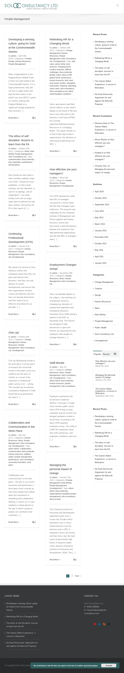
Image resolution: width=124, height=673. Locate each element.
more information (91, 665)
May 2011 (99, 250)
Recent (106, 354)
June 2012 (99, 211)
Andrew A (99, 153)
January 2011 (100, 263)
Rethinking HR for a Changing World (103, 60)
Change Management (104, 282)
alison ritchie (60, 64)
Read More (13, 118)
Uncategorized (59, 61)
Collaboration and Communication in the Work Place (21, 426)
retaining (63, 86)
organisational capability (60, 494)
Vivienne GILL (101, 166)
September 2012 (102, 204)
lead (71, 80)
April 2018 (99, 191)
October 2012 (101, 198)
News (27, 151)
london (63, 83)
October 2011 (100, 243)
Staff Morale (57, 362)
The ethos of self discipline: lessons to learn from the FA (20, 140)
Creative (28, 59)
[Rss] (104, 624)
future (58, 75)
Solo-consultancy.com (59, 91)
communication (14, 159)
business (53, 67)
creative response (57, 69)
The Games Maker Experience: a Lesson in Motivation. (105, 84)
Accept (109, 665)
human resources (57, 80)
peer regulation (14, 162)
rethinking (72, 86)
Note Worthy (66, 483)
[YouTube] (95, 624)
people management (23, 457)
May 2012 (99, 217)
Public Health (100, 327)
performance (27, 162)
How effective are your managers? (104, 142)
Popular (97, 354)
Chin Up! (13, 332)
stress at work (55, 499)
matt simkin (54, 86)
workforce (67, 94)
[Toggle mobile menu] (117, 5)
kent (66, 80)
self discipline (14, 165)
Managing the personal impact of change (61, 469)
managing (71, 83)
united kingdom (56, 94)
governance (66, 78)
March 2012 (100, 224)
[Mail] (109, 624)
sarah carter (54, 89)
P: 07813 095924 (91, 607)
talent (71, 91)
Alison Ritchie (101, 139)
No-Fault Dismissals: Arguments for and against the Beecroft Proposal (104, 99)
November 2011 (101, 237)
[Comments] (115, 354)
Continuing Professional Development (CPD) (20, 237)
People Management (17, 64)
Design (11, 61)
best (68, 64)
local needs (54, 83)
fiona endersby (66, 72)
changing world (64, 67)
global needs (55, 78)
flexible (52, 75)
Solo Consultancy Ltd (17, 157)
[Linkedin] (99, 624)
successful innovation (17, 462)
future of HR (67, 75)
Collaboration (25, 449)
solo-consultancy (67, 89)
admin (13, 56)
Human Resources (23, 61)
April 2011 (99, 256)
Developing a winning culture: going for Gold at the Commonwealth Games (105, 47)
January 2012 (101, 230)
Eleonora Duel (101, 123)
